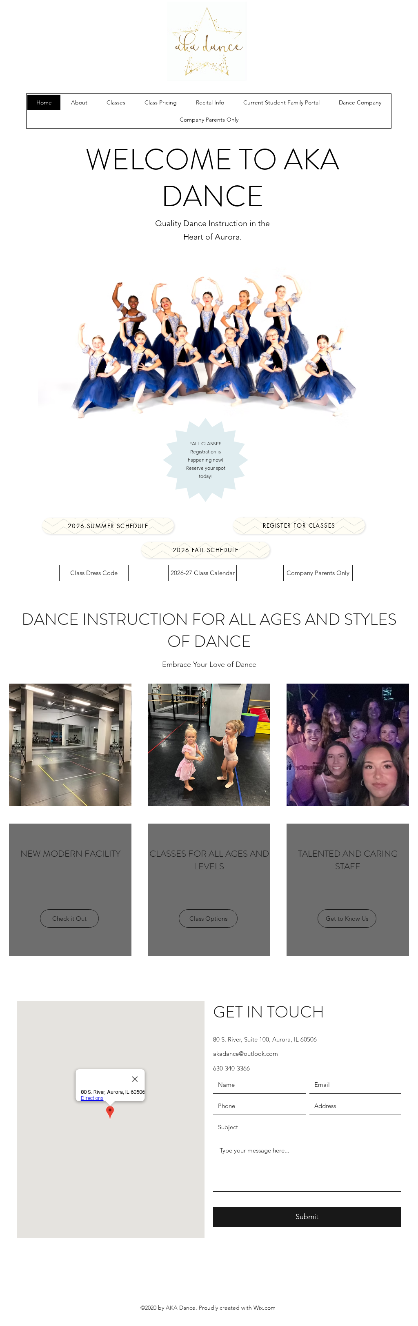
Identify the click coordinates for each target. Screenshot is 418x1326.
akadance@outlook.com (245, 1053)
